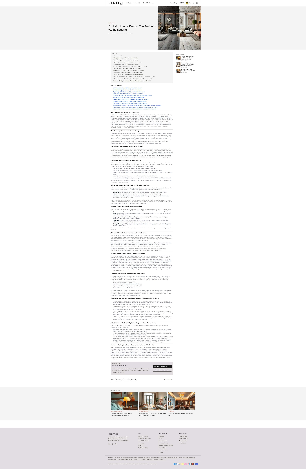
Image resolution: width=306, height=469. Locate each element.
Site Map (161, 452)
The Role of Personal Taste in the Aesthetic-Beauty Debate (128, 74)
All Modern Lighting (143, 447)
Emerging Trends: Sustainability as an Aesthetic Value (127, 68)
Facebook (126, 379)
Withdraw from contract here (166, 445)
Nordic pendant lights (143, 457)
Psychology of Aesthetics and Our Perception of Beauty (127, 62)
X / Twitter (118, 379)
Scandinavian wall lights (131, 457)
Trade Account (183, 436)
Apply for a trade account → (162, 366)
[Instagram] (113, 444)
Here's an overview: (118, 55)
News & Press (183, 440)
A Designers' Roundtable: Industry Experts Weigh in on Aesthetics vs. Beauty (132, 78)
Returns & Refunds (163, 443)
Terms (155, 463)
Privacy (151, 463)
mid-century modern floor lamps (156, 457)
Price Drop (140, 445)
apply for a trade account (159, 459)
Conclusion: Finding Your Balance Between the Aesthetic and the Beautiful (132, 81)
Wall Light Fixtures (143, 436)
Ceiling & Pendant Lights (144, 438)
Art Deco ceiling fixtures (171, 457)
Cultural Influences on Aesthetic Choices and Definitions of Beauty (130, 66)
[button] (190, 3)
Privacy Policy (162, 447)
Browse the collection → (162, 370)
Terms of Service (163, 450)
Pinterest (133, 379)
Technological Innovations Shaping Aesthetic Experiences (127, 72)
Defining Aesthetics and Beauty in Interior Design (125, 58)
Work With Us (182, 443)
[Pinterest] (116, 444)
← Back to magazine (168, 379)
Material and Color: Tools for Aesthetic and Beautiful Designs (128, 70)
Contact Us (161, 436)
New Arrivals (141, 443)
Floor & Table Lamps (143, 440)
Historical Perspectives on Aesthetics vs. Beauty (125, 60)
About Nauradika (183, 438)
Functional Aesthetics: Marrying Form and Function (126, 64)
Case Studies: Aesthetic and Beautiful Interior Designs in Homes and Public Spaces (134, 76)
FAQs (160, 438)
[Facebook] (109, 444)
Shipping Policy (163, 440)
